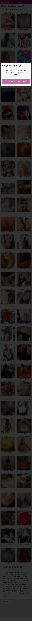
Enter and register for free (16, 81)
